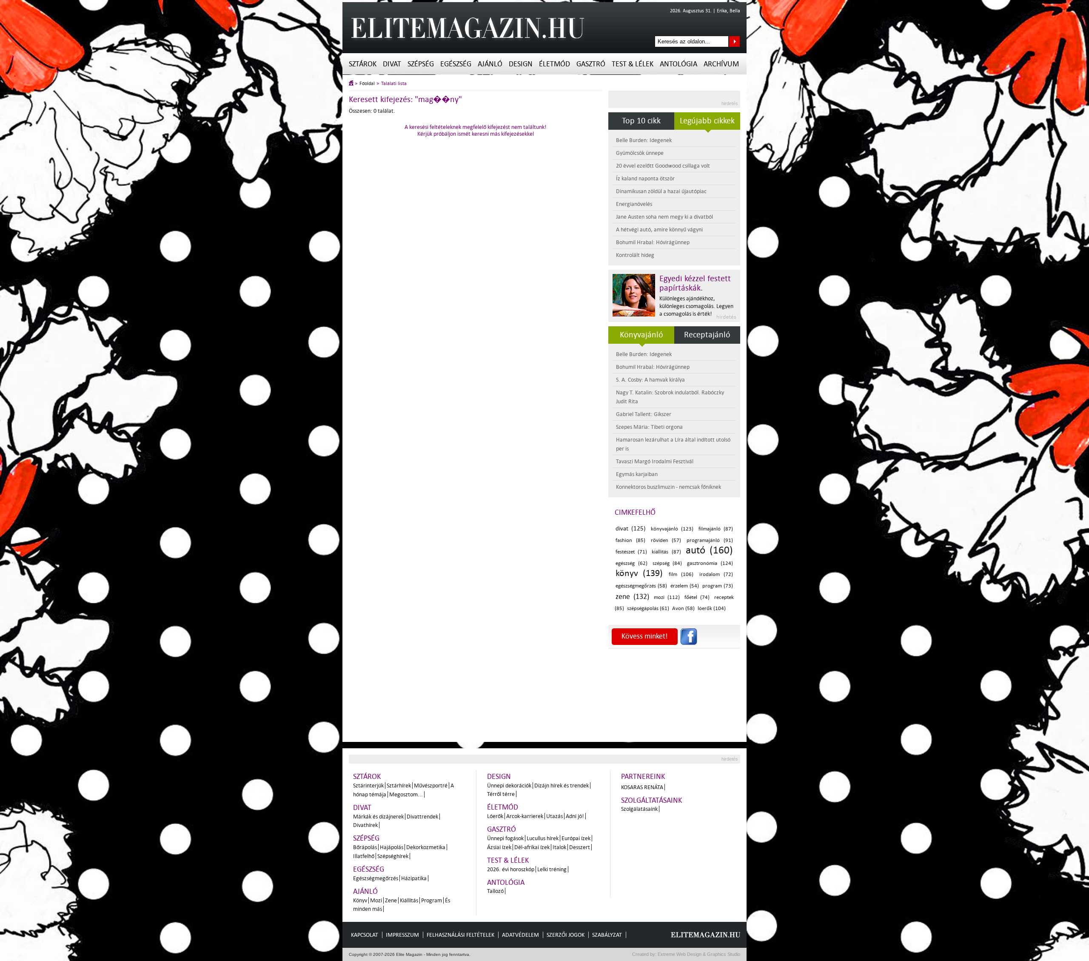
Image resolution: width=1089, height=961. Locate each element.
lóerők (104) (712, 608)
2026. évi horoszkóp (510, 869)
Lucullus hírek (543, 838)
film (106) (681, 574)
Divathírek (365, 825)
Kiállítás (409, 900)
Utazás (554, 816)
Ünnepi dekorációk (509, 785)
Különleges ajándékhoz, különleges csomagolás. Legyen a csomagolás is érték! (696, 306)
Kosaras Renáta (642, 787)
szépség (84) (667, 563)
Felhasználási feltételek (460, 935)
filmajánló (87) (715, 529)
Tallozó (495, 891)
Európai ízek (576, 838)
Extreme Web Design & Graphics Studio (698, 954)
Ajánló (490, 64)
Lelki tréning (552, 869)
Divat (392, 64)
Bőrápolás (365, 847)
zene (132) (632, 597)
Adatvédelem (520, 935)
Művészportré (431, 785)
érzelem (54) (684, 586)
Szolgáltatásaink (651, 800)
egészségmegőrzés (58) (641, 586)
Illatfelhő (363, 856)
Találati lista (394, 83)
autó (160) (709, 550)
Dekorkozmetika (425, 847)
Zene (391, 900)
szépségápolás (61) (648, 608)
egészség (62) (631, 563)
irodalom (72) (716, 574)
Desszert (579, 847)
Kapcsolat (364, 935)
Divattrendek (422, 816)
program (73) (717, 586)
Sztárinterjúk (368, 785)
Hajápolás (391, 847)
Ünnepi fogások (505, 838)
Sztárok (362, 64)
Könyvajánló (641, 334)
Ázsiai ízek (499, 847)
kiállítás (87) (666, 552)
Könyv (360, 900)
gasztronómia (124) (710, 563)
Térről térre (501, 794)
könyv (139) (639, 573)
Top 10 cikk (641, 120)
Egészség (455, 64)
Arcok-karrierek (524, 816)
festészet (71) (631, 552)
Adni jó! (575, 816)
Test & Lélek (632, 64)
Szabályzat (607, 935)
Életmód (554, 64)
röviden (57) (666, 540)
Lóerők (495, 816)
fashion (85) (630, 540)
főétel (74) (697, 597)
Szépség (421, 64)
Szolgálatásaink (639, 809)
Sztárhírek (399, 785)
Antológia (678, 64)
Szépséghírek (392, 856)
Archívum (721, 64)
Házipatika (414, 878)
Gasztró (590, 64)
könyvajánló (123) (672, 529)
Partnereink (643, 777)
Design (521, 64)
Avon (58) (683, 608)
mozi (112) (667, 597)
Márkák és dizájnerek (378, 816)
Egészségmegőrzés (375, 878)
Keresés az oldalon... (734, 41)
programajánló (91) (710, 540)
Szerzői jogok (565, 935)
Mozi (376, 900)
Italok (559, 847)
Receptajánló (707, 334)
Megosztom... (406, 794)
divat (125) (631, 528)
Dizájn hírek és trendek (561, 785)
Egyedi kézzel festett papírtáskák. (695, 283)
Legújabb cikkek (707, 120)
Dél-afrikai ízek (532, 847)
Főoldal (367, 83)
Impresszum (402, 935)
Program (431, 900)
